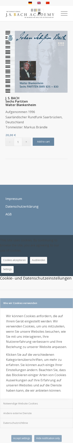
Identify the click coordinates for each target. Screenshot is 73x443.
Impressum (13, 199)
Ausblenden (38, 260)
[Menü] (62, 13)
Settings (7, 269)
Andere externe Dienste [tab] (17, 413)
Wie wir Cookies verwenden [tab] (20, 303)
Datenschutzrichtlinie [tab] (15, 423)
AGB (8, 214)
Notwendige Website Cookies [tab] (20, 403)
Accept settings (21, 438)
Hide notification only (48, 438)
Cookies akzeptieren (14, 260)
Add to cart (43, 141)
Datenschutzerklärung (22, 206)
